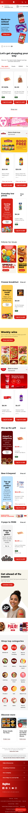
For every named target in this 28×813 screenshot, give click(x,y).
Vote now (23, 739)
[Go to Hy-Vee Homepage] (14, 2)
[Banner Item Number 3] (10, 46)
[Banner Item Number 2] (8, 46)
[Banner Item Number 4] (11, 46)
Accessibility (20, 811)
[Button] (2, 46)
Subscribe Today (14, 751)
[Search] (22, 2)
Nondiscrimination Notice (10, 811)
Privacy (16, 798)
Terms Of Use (11, 803)
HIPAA (16, 803)
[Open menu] (2, 2)
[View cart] (25, 2)
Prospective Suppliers (10, 809)
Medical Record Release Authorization (10, 806)
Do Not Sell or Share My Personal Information (11, 801)
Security (24, 801)
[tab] (5, 66)
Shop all (23, 282)
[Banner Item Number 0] (4, 46)
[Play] (14, 381)
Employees (22, 806)
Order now (6, 739)
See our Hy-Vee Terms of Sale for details (14, 757)
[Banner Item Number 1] (6, 46)
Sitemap (11, 798)
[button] (20, 809)
